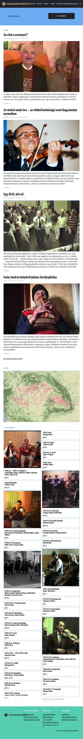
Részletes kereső (63, 4)
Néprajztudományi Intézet (31, 720)
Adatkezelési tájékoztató (69, 720)
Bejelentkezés (73, 4)
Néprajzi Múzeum (29, 714)
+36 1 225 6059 (47, 720)
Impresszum (66, 714)
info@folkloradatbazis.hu (51, 722)
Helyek (39, 4)
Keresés (62, 16)
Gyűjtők (32, 4)
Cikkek (52, 4)
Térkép (46, 4)
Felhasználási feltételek (69, 717)
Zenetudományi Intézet (30, 717)
